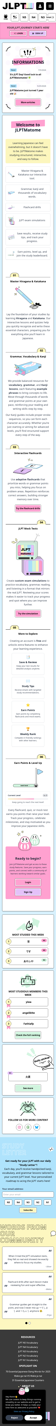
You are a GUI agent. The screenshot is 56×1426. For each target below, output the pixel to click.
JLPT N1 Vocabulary (28, 1360)
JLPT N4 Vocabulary (28, 1347)
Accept (33, 1417)
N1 (47, 1202)
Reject (14, 1417)
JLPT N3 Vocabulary (28, 1351)
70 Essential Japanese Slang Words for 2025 (28, 1371)
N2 (37, 1202)
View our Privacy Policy (24, 1411)
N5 (8, 1202)
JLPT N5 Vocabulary (28, 1342)
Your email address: (13, 1188)
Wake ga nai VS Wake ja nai (28, 1375)
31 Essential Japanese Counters (28, 1380)
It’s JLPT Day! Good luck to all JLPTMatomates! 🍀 (25, 76)
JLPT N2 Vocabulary (28, 1355)
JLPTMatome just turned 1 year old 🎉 (26, 92)
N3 (28, 1202)
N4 (18, 1202)
